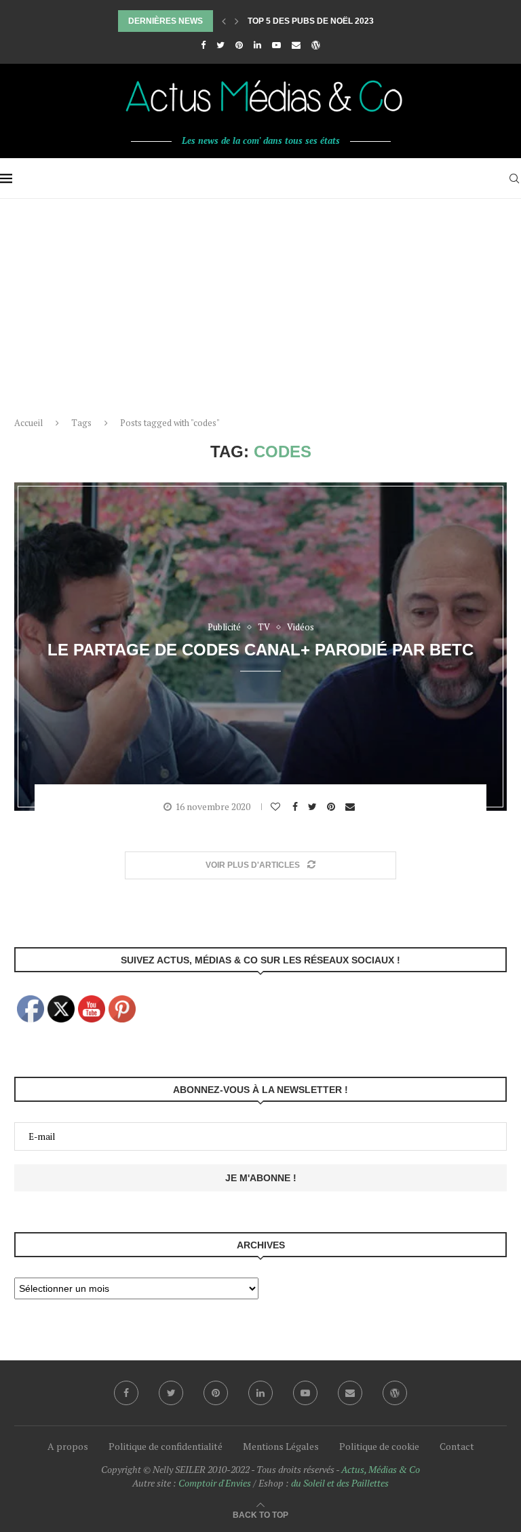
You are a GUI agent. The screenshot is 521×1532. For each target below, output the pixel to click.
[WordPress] (315, 45)
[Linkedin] (257, 45)
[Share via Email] (351, 806)
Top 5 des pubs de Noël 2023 (311, 21)
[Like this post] (277, 806)
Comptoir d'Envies (214, 1482)
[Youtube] (276, 45)
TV (264, 627)
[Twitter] (220, 45)
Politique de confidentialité (166, 1446)
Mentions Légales (281, 1446)
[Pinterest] (239, 45)
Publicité (224, 627)
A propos (67, 1446)
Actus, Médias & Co (380, 1469)
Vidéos (300, 627)
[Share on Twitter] (314, 806)
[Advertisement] (260, 301)
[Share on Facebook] (296, 806)
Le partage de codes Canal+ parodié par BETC (260, 649)
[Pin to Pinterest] (333, 806)
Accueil (28, 423)
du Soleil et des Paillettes (340, 1482)
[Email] (296, 45)
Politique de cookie (379, 1446)
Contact (457, 1446)
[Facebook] (203, 45)
